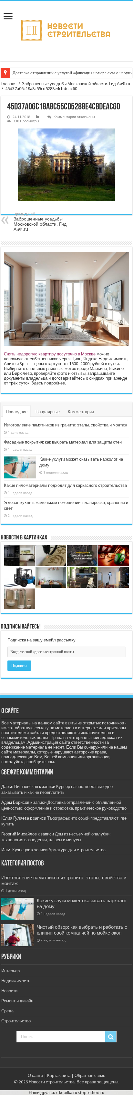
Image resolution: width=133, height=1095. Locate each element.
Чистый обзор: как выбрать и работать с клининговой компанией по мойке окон (82, 930)
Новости (9, 990)
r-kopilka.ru (66, 1092)
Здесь (37, 383)
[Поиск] (110, 1036)
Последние (16, 411)
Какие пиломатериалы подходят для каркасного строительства (65, 485)
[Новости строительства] (66, 31)
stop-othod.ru (91, 1092)
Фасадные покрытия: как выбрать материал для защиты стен (63, 442)
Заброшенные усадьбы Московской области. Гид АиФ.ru (76, 83)
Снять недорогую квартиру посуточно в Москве (50, 354)
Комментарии (81, 411)
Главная (8, 83)
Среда (7, 1010)
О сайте (35, 1075)
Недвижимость (15, 980)
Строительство (16, 1020)
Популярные (48, 411)
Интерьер (10, 970)
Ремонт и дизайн (17, 1000)
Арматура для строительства (77, 849)
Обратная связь (90, 1075)
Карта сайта (58, 1075)
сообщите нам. (40, 761)
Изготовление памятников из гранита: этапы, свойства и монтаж (65, 425)
